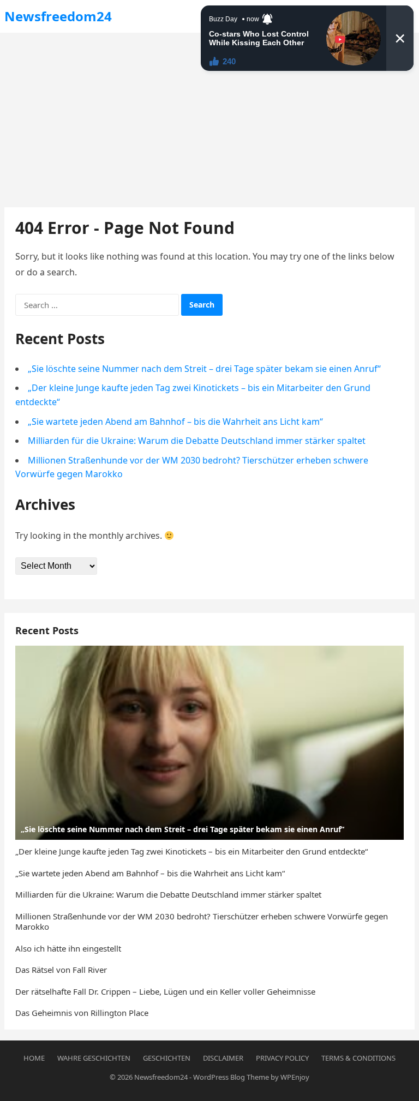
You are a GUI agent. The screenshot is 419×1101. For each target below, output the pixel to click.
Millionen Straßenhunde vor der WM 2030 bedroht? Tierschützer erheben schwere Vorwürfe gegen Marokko (201, 921)
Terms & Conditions (358, 1058)
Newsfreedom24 (58, 16)
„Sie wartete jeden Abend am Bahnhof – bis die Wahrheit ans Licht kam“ (175, 422)
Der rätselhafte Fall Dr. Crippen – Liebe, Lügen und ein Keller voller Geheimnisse (165, 991)
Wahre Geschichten (93, 1058)
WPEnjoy (294, 1077)
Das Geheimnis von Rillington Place (81, 1012)
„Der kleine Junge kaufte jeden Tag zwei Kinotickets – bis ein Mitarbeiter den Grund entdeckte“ (191, 851)
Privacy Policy (282, 1058)
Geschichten (166, 1058)
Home (34, 1058)
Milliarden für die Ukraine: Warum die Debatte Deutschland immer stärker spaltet (197, 441)
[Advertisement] (209, 114)
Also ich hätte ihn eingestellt (68, 948)
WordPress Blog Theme (231, 1077)
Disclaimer (223, 1058)
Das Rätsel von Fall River (61, 969)
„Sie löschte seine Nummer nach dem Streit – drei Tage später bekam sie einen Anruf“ (204, 369)
